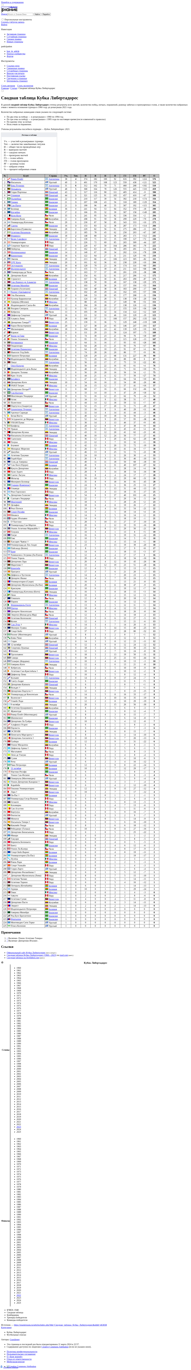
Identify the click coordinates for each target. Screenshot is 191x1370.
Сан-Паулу (16, 205)
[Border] (9, 532)
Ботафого (15, 379)
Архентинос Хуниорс (21, 409)
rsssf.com (64, 955)
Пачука (14, 608)
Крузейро (15, 212)
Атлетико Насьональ (20, 232)
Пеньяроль (16, 189)
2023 (18, 1127)
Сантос (14, 225)
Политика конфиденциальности (22, 1351)
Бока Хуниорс (17, 185)
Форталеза (16, 919)
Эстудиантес (17, 265)
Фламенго (15, 236)
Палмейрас (16, 199)
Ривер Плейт (17, 179)
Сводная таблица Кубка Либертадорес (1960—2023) (31, 955)
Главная (5, 88)
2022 (18, 1295)
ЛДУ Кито (16, 262)
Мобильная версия (15, 1361)
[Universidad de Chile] (9, 272)
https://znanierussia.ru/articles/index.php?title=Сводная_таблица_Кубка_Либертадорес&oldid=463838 (60, 1325)
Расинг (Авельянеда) (21, 292)
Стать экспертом (25, 85)
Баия (13, 551)
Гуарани (15, 485)
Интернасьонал (18, 252)
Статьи (13, 88)
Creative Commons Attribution (55, 1347)
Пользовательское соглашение (21, 1354)
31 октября (16, 768)
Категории (6, 1327)
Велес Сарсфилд (19, 239)
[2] (30, 389)
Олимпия (15, 195)
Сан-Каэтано (17, 393)
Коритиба (15, 568)
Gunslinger (15, 1339)
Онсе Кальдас (17, 365)
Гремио (14, 202)
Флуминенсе (17, 342)
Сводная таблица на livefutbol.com (23, 957)
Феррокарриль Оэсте (21, 605)
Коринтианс (17, 255)
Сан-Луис (15, 624)
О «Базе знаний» (15, 1356)
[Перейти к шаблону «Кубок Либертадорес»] (2, 962)
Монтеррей (16, 502)
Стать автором (8, 85)
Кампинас (25, 485)
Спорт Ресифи (18, 512)
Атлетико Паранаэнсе (21, 349)
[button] (2, 19)
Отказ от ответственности (19, 1359)
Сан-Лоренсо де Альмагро (23, 282)
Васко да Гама (17, 336)
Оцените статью (10, 1367)
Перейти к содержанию (12, 2)
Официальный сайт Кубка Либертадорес (26, 952)
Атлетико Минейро (20, 285)
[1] (30, 322)
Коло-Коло (16, 215)
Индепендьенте (18, 269)
